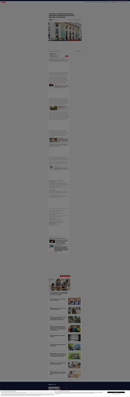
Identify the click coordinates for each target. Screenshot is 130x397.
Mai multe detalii (24, 392)
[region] (65, 393)
